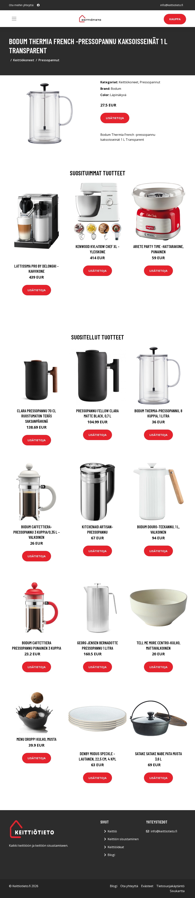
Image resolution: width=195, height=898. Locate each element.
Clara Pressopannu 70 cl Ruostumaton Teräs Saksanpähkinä (36, 416)
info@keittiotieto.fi (171, 5)
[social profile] (38, 5)
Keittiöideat (116, 847)
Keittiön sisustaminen (123, 839)
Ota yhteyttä (129, 886)
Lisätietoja (115, 118)
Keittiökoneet (23, 60)
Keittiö (112, 831)
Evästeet (147, 886)
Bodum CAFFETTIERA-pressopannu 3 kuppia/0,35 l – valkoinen (36, 532)
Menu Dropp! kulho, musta (36, 739)
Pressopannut (48, 60)
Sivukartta (177, 891)
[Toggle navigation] (14, 18)
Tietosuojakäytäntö (170, 886)
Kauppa (175, 19)
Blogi (111, 855)
